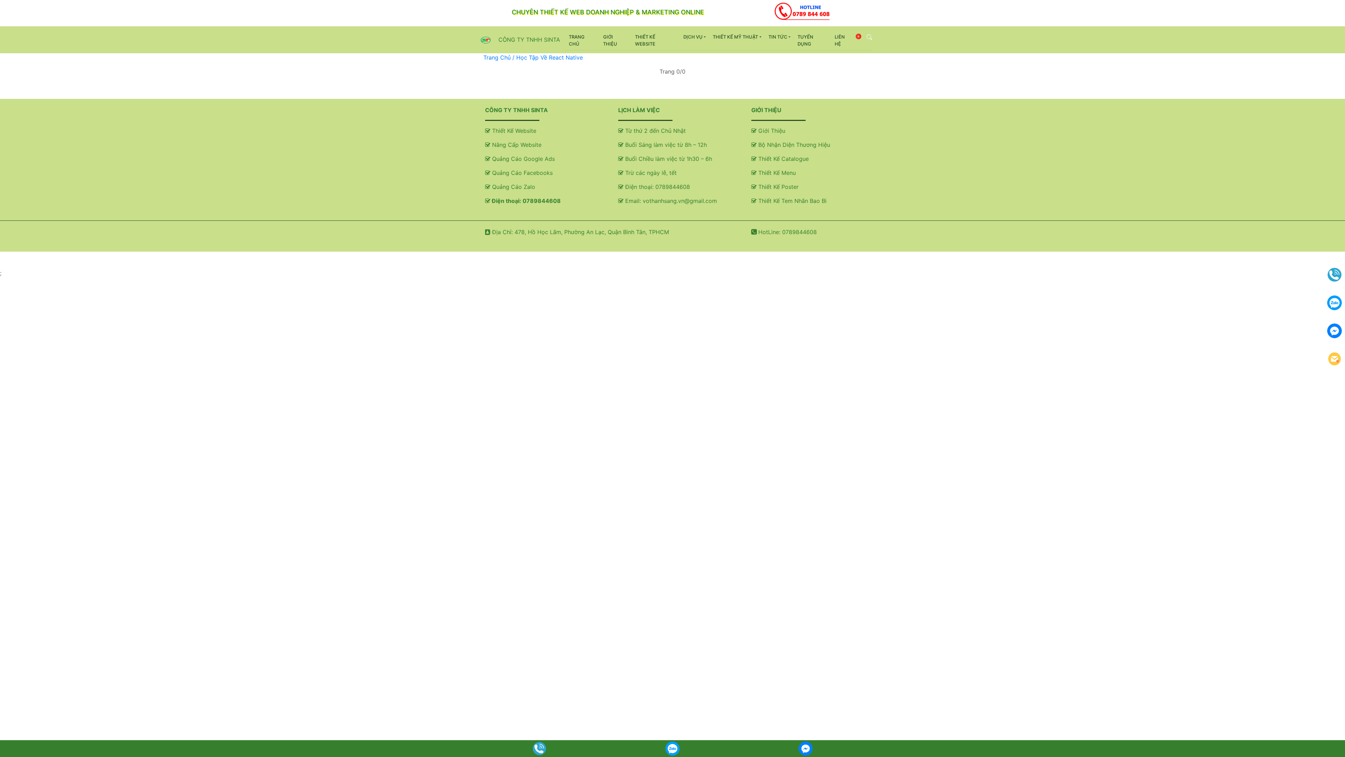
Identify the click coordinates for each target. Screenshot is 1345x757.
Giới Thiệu (771, 130)
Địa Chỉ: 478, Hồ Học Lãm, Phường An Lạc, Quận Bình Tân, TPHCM (579, 232)
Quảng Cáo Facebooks (521, 172)
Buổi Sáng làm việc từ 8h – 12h (665, 144)
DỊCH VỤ (693, 37)
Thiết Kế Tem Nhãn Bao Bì (792, 200)
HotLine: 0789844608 (787, 232)
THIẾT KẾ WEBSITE (645, 40)
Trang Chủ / (499, 57)
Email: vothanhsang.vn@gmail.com (670, 200)
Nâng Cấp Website (516, 144)
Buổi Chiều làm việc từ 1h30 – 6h (667, 158)
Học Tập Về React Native (549, 57)
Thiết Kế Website (513, 130)
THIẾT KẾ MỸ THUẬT (735, 37)
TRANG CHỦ (583, 40)
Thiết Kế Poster (778, 186)
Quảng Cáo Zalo (512, 186)
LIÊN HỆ (840, 40)
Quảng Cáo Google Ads (522, 158)
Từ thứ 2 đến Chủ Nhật (654, 130)
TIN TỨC (777, 37)
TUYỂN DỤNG (805, 40)
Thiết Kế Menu (776, 172)
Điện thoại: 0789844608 (525, 200)
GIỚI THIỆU (610, 40)
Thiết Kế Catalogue (783, 158)
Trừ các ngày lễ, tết (650, 172)
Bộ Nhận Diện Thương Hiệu (793, 144)
